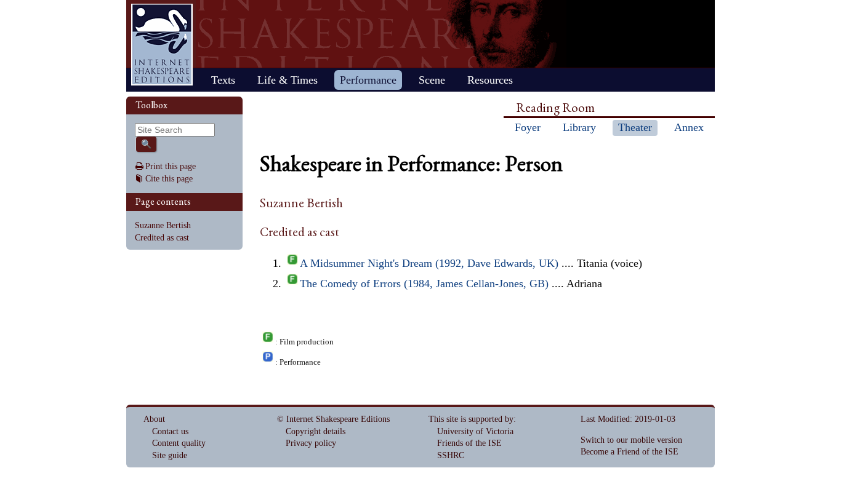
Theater (635, 127)
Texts (223, 80)
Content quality (179, 443)
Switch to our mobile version (631, 440)
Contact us (170, 431)
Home (162, 44)
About (154, 419)
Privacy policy (311, 443)
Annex (689, 127)
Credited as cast (162, 237)
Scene (432, 80)
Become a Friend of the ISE (629, 451)
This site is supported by (471, 419)
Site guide (169, 455)
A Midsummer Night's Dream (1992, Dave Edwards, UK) (429, 263)
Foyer (528, 127)
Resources (490, 80)
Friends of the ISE (469, 443)
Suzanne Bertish (163, 225)
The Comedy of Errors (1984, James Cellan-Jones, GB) (424, 283)
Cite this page (169, 178)
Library (579, 127)
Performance (368, 80)
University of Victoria (475, 431)
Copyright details (315, 431)
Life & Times (287, 80)
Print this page (170, 166)
